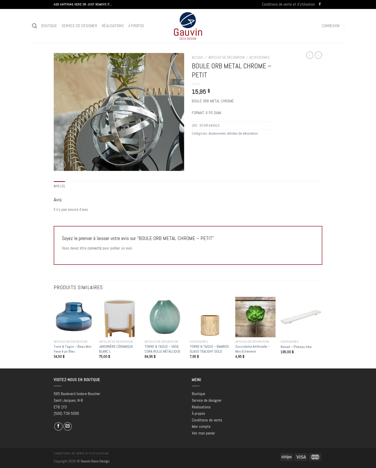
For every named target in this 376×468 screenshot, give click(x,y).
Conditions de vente (207, 420)
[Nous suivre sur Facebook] (319, 4)
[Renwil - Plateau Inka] (301, 317)
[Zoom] (60, 165)
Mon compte (201, 426)
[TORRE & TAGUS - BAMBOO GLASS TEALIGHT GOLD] (210, 317)
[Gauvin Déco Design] (188, 26)
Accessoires (259, 57)
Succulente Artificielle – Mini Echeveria (252, 349)
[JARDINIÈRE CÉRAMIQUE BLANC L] (119, 317)
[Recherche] (34, 25)
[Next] (321, 332)
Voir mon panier (203, 433)
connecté (94, 248)
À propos (136, 25)
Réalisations (113, 25)
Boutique (49, 25)
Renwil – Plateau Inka (296, 346)
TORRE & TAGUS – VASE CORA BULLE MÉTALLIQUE (162, 349)
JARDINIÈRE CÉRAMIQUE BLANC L (116, 349)
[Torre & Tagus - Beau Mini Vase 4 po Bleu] (74, 317)
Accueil (198, 57)
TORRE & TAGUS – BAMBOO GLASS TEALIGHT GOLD (209, 349)
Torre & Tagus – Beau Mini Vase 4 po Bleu (72, 349)
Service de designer (79, 25)
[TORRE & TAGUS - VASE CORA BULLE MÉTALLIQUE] (165, 317)
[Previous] (54, 332)
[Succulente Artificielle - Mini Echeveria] (255, 317)
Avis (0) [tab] (59, 186)
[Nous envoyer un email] (67, 426)
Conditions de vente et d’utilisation (288, 4)
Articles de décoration (226, 57)
